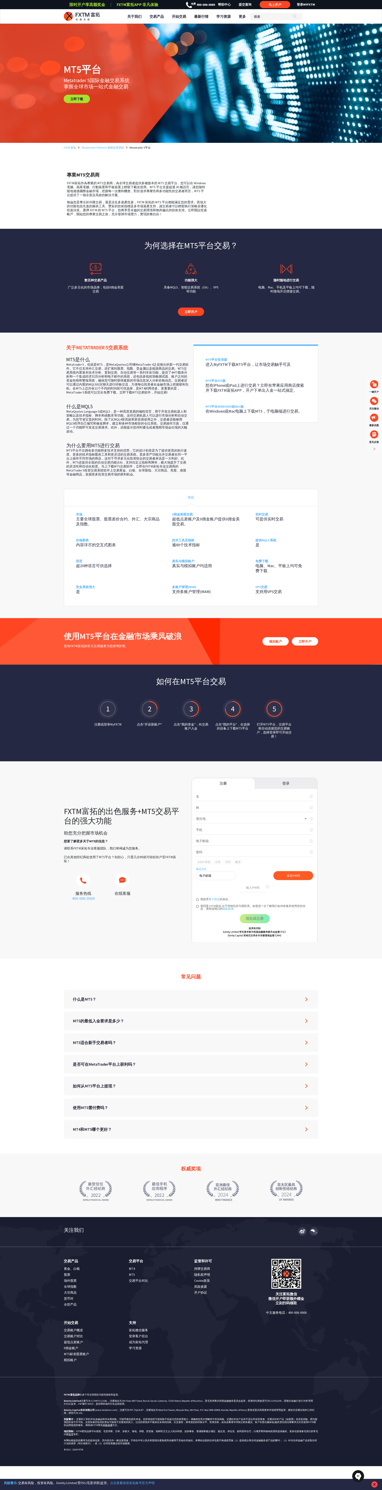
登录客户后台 (138, 1336)
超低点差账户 (73, 1342)
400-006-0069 (203, 5)
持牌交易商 (202, 1269)
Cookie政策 (202, 1281)
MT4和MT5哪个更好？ (92, 1129)
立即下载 (76, 99)
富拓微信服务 (138, 1330)
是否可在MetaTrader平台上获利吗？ (104, 1064)
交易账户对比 (73, 1336)
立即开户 (191, 312)
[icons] (83, 882)
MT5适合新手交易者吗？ (94, 1042)
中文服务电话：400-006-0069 (286, 1313)
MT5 (132, 1275)
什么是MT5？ (84, 999)
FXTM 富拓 (70, 147)
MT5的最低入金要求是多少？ (98, 1020)
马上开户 (275, 5)
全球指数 (70, 1286)
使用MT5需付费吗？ (90, 1107)
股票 (67, 1275)
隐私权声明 (202, 1275)
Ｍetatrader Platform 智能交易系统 (103, 147)
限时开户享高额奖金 (87, 4)
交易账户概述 (73, 1330)
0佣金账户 (71, 1348)
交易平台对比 (138, 1281)
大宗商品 (70, 1292)
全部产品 (70, 1304)
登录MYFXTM (306, 4)
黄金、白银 (72, 1269)
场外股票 (70, 1281)
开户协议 (200, 1292)
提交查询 (245, 4)
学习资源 (135, 1348)
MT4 (132, 1269)
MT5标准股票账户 (76, 1354)
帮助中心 (224, 4)
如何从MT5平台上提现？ (94, 1085)
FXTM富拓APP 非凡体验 (137, 4)
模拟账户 (275, 641)
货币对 (68, 1298)
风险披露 (200, 1286)
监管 (71, 1434)
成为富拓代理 (138, 1342)
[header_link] (89, 16)
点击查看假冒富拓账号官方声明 (132, 1483)
